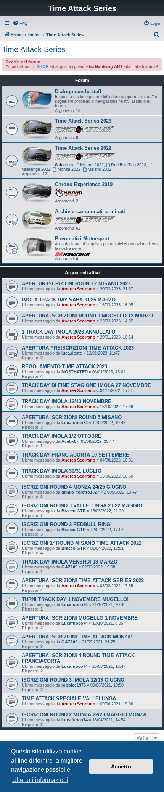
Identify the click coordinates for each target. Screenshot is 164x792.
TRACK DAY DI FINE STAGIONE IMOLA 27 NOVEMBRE (86, 385)
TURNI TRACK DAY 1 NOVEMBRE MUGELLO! (75, 599)
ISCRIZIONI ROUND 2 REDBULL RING (66, 524)
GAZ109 (69, 567)
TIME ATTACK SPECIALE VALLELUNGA (69, 698)
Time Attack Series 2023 (83, 121)
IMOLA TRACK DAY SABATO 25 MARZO (69, 300)
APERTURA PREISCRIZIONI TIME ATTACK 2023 (78, 348)
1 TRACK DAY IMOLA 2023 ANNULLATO (68, 332)
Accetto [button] (121, 766)
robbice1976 (73, 685)
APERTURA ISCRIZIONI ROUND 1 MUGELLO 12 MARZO (87, 316)
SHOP (42, 66)
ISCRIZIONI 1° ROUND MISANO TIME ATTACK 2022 (81, 543)
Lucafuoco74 (74, 422)
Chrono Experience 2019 (84, 184)
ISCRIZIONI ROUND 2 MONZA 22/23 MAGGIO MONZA (84, 714)
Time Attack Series (33, 49)
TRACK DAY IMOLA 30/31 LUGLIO (61, 471)
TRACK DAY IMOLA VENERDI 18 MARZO (69, 562)
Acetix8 (68, 441)
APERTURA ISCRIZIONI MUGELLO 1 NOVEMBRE (80, 618)
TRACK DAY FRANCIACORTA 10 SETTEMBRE (75, 455)
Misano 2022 (92, 164)
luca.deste (71, 353)
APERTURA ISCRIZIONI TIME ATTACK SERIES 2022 (83, 580)
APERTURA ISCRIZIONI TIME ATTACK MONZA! (77, 637)
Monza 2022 (69, 169)
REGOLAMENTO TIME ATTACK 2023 (64, 366)
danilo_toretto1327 (80, 492)
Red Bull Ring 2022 (128, 164)
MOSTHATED (74, 371)
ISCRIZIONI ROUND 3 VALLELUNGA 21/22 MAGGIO (82, 506)
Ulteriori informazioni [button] (40, 780)
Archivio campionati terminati (90, 211)
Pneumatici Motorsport (82, 238)
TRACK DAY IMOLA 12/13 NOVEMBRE (66, 401)
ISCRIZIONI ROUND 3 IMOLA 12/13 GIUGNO (73, 680)
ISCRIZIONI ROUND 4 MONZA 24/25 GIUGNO (74, 487)
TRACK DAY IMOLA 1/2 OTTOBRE (61, 436)
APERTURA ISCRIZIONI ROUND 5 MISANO (72, 417)
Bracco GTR (73, 511)
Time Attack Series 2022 (83, 148)
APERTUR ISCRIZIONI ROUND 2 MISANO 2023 (76, 284)
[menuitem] (20, 23)
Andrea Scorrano (78, 289)
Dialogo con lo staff (78, 91)
